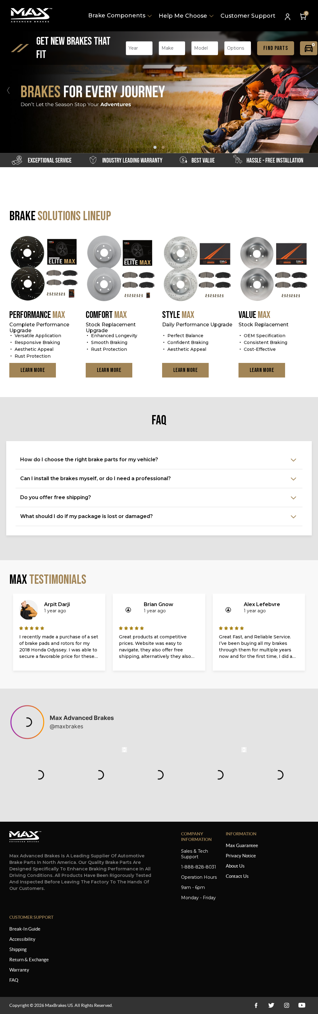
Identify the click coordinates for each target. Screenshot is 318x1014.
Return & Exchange (29, 959)
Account (288, 17)
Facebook (256, 1005)
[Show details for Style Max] (197, 269)
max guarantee (242, 845)
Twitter (271, 1005)
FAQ (13, 980)
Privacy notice (241, 855)
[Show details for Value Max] (273, 269)
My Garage (308, 48)
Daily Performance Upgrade (197, 325)
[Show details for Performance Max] (44, 269)
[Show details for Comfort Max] (121, 269)
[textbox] (135, 48)
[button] (310, 90)
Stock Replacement (263, 325)
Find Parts (275, 48)
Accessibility (22, 939)
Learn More (32, 370)
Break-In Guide (24, 928)
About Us (235, 866)
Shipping (18, 949)
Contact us (237, 876)
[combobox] (139, 48)
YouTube (286, 1005)
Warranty (19, 969)
